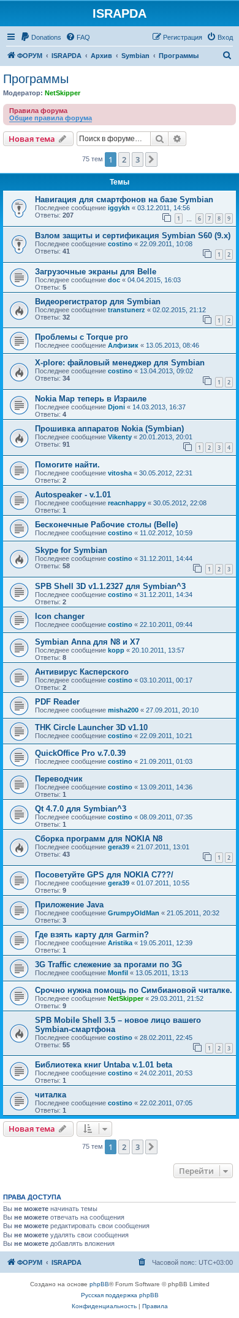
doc (114, 280)
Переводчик (59, 778)
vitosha (120, 473)
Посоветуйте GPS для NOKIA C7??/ (104, 874)
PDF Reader (57, 701)
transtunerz (126, 309)
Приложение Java (69, 904)
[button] (151, 159)
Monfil (118, 972)
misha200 (123, 710)
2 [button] (124, 159)
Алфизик (123, 345)
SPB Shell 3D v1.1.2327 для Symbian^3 (110, 586)
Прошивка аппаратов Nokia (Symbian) (109, 428)
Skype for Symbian (71, 550)
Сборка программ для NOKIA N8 (98, 838)
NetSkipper (62, 93)
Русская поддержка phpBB (120, 1295)
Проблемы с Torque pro (81, 337)
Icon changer (60, 616)
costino (120, 243)
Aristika (120, 942)
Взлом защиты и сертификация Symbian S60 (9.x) (132, 235)
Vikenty (120, 437)
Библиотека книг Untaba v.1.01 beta (103, 1064)
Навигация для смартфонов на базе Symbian (124, 199)
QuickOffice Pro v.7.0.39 (80, 753)
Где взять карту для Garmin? (92, 934)
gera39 (118, 847)
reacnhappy (127, 503)
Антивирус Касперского (82, 671)
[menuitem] (40, 37)
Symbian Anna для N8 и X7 (87, 641)
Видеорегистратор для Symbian (98, 301)
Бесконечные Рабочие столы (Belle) (106, 524)
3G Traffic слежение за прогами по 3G (108, 964)
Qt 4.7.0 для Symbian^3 (80, 808)
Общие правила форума (50, 118)
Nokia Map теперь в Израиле (90, 398)
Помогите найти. (67, 464)
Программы (36, 79)
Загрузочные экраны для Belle (95, 271)
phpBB (99, 1284)
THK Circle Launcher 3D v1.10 (91, 727)
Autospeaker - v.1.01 (73, 494)
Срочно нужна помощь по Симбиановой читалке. (133, 990)
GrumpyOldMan (133, 913)
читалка (50, 1094)
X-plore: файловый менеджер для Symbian (120, 362)
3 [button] (137, 159)
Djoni (116, 407)
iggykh (119, 207)
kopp (116, 650)
